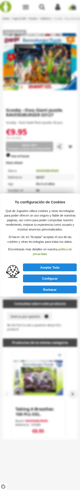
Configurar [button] (50, 278)
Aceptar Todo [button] (49, 267)
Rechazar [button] (50, 289)
